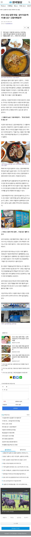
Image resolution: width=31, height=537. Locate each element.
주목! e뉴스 (22, 6)
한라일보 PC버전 (15, 528)
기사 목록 (16, 523)
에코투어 (26, 517)
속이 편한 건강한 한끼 (7, 438)
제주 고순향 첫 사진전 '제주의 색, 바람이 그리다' (14, 459)
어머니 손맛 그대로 (7, 423)
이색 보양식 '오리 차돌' (8, 435)
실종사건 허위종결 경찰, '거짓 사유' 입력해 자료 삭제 (15, 484)
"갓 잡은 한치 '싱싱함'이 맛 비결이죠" (11, 417)
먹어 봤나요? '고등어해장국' (9, 426)
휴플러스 (5, 517)
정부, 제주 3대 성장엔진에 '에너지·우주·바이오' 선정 (15, 477)
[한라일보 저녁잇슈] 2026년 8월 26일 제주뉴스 (14, 473)
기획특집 (9, 6)
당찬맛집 (19, 517)
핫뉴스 (16, 6)
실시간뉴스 (8, 449)
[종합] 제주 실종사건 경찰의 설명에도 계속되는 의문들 (16, 453)
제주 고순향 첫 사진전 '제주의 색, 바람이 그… (11, 9)
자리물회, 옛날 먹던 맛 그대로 (10, 444)
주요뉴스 (3, 6)
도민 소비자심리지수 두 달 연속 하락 (11, 480)
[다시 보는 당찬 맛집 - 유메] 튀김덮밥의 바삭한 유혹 (15, 372)
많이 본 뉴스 (23, 449)
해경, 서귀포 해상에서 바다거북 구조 (11, 463)
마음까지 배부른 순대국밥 (8, 429)
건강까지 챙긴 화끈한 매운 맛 (9, 441)
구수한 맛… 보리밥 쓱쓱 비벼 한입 (11, 420)
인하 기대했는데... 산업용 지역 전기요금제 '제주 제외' (15, 470)
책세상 (12, 517)
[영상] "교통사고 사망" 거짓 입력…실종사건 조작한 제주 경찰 (16, 456)
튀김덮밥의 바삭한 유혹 (8, 432)
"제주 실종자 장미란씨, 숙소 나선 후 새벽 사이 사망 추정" (16, 466)
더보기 (28, 414)
